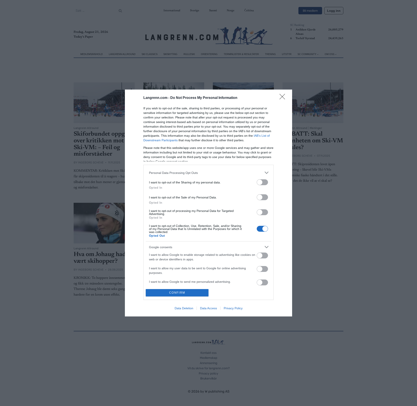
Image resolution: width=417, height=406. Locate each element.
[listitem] (208, 172)
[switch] (262, 182)
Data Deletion (184, 308)
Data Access (208, 308)
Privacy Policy (233, 308)
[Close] (284, 98)
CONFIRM (177, 292)
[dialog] (208, 203)
